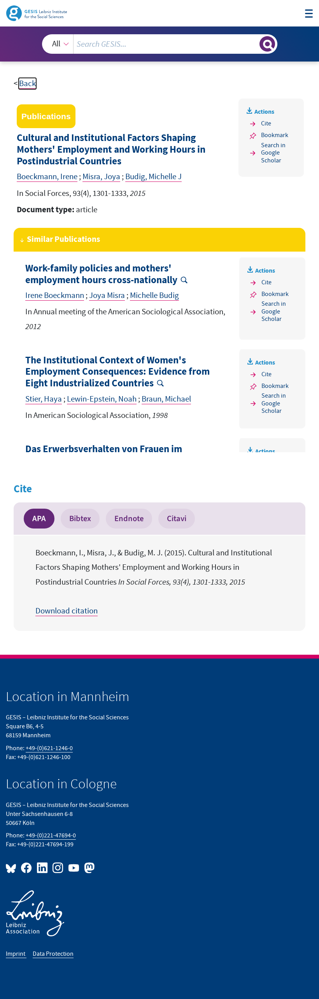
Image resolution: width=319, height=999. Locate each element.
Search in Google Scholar (273, 153)
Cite (266, 123)
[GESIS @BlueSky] (12, 867)
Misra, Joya (101, 176)
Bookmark (274, 135)
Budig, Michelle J (153, 176)
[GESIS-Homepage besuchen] (37, 12)
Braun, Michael (166, 399)
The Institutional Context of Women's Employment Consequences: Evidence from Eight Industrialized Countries (117, 372)
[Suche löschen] (253, 44)
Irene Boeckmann (54, 295)
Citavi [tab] (176, 518)
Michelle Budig (154, 295)
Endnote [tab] (129, 518)
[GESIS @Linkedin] (42, 867)
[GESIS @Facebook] (27, 867)
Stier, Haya (43, 399)
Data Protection (53, 954)
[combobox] (159, 44)
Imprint (16, 954)
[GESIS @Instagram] (58, 867)
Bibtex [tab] (80, 518)
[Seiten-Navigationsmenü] (309, 14)
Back (27, 83)
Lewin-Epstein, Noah (102, 399)
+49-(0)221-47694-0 (51, 835)
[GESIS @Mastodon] (88, 867)
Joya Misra (107, 295)
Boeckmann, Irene (47, 176)
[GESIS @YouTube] (74, 867)
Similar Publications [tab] (63, 239)
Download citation (66, 611)
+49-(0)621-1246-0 (49, 748)
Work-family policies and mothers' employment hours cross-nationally (101, 274)
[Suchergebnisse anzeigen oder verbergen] (267, 44)
